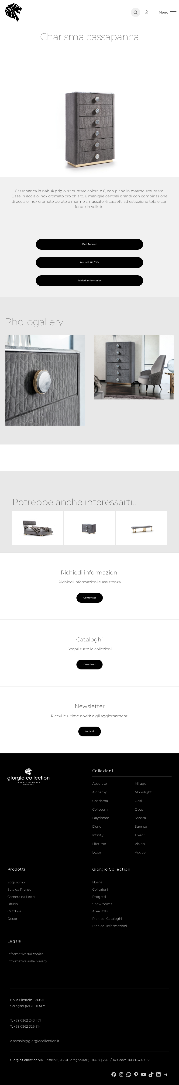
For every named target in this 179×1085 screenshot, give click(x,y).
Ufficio (12, 904)
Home (97, 882)
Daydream (100, 818)
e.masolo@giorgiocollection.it (34, 1041)
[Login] (149, 12)
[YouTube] (143, 1074)
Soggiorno (16, 882)
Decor (12, 919)
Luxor (96, 852)
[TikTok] (151, 1074)
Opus (139, 809)
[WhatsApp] (128, 1074)
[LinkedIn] (158, 1074)
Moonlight (143, 792)
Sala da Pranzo (19, 889)
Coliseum (100, 809)
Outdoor (14, 911)
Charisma (100, 801)
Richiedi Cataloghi (107, 919)
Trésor (140, 835)
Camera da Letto (21, 897)
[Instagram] (121, 1074)
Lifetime (99, 844)
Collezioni (100, 889)
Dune (96, 826)
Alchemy (99, 792)
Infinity (97, 835)
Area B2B (100, 911)
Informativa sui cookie (25, 954)
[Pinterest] (136, 1074)
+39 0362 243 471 (27, 1020)
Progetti (99, 897)
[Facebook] (114, 1074)
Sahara (140, 818)
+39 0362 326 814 (27, 1026)
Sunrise (141, 826)
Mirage (140, 783)
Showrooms (102, 904)
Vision (140, 844)
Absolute (99, 783)
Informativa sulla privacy (27, 961)
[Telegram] (166, 1074)
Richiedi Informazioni (109, 926)
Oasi (138, 801)
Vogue (140, 852)
